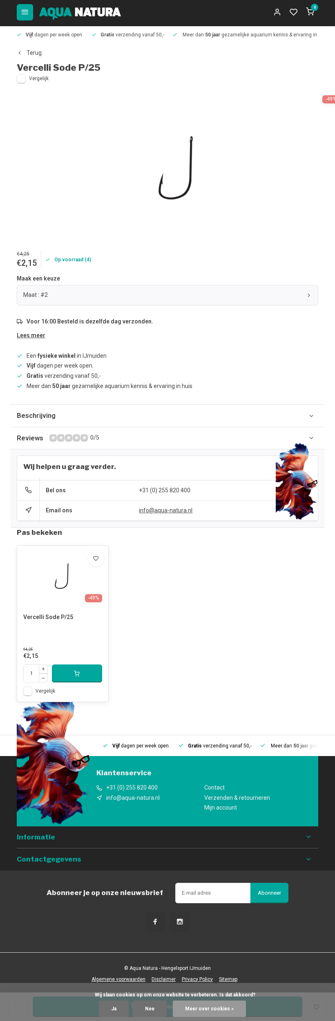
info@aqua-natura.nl (165, 510)
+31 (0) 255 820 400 (164, 490)
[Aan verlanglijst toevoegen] (96, 558)
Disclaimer (164, 979)
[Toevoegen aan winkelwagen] (77, 673)
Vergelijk (39, 78)
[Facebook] (155, 921)
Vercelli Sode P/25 (48, 617)
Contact (214, 787)
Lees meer (31, 335)
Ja (113, 1009)
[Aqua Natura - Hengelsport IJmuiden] (80, 12)
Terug (34, 52)
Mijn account (220, 807)
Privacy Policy (197, 979)
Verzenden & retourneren (237, 797)
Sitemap (228, 979)
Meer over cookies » (209, 1009)
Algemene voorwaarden (118, 979)
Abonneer (269, 893)
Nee (149, 1009)
